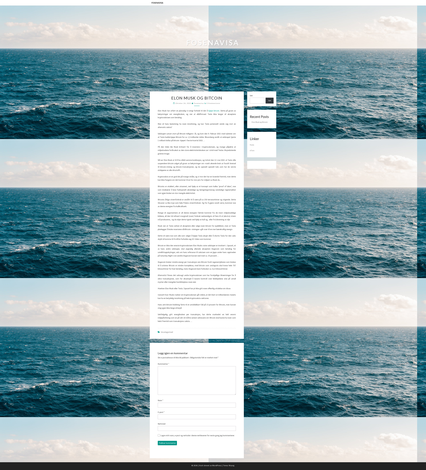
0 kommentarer (213, 103)
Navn (160, 400)
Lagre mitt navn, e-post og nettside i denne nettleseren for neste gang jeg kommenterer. (198, 435)
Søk (251, 95)
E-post (161, 412)
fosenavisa (199, 103)
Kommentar (163, 364)
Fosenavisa (157, 2)
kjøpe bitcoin (213, 110)
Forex (252, 145)
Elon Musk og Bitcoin (260, 122)
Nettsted (161, 424)
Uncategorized (167, 332)
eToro (252, 150)
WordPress (217, 465)
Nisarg (231, 465)
